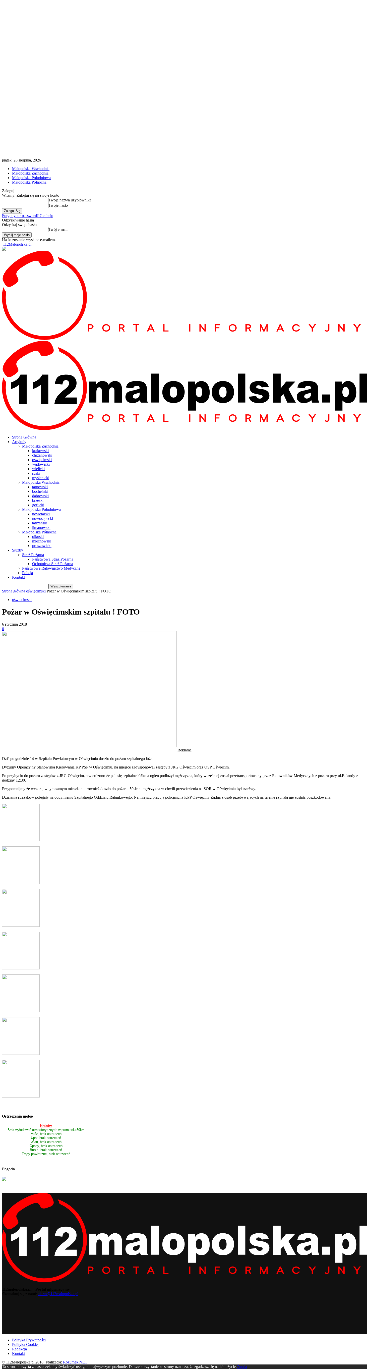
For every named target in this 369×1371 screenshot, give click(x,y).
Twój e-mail (58, 229)
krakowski (40, 451)
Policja (27, 573)
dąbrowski (40, 496)
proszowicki (41, 545)
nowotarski (41, 514)
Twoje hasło (58, 205)
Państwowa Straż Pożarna (52, 559)
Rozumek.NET (75, 1362)
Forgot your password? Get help (27, 215)
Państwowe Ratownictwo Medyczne (51, 568)
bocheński (40, 491)
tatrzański (39, 523)
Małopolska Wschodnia (30, 169)
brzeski (37, 500)
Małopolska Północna (29, 182)
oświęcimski (42, 460)
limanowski (41, 527)
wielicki (38, 469)
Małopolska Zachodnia (30, 173)
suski (36, 473)
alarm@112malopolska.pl (58, 1294)
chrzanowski (42, 455)
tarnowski (40, 487)
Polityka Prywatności (29, 1340)
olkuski (38, 536)
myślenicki (40, 478)
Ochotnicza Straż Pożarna (52, 564)
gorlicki (38, 505)
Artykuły (19, 442)
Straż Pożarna (33, 555)
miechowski (41, 541)
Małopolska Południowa (31, 178)
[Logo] (184, 338)
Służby (17, 550)
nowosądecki (42, 518)
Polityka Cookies (25, 1344)
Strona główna (13, 591)
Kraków (46, 1126)
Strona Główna (24, 437)
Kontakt (18, 577)
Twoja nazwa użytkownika (69, 200)
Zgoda (242, 1366)
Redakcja (19, 1349)
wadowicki (41, 464)
